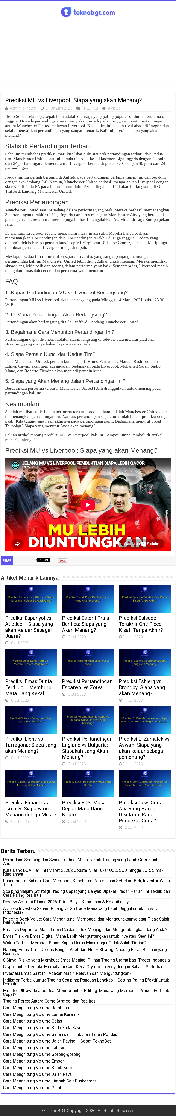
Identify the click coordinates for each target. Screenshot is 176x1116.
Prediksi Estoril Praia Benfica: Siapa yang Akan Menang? (85, 624)
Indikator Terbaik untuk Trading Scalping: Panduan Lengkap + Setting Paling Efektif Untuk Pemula (86, 981)
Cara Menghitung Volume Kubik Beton (38, 1067)
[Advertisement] (88, 50)
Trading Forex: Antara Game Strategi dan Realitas (49, 1001)
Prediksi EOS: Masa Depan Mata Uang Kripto (84, 809)
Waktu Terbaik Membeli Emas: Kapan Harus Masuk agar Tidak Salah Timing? (74, 942)
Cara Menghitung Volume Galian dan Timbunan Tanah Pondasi (60, 1034)
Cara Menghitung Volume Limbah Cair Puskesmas (50, 1081)
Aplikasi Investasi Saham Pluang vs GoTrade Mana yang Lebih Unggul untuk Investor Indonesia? (81, 910)
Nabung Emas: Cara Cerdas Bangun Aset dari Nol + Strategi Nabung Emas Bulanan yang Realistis (85, 951)
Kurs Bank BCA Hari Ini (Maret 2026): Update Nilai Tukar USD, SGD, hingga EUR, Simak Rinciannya (83, 872)
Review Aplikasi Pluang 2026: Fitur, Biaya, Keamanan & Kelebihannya (67, 901)
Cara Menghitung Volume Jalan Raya (37, 1074)
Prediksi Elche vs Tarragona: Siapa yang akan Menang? (30, 745)
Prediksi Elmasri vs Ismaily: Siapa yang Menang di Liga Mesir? (31, 809)
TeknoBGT (56, 1110)
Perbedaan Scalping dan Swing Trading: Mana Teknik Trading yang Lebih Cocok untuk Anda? (82, 861)
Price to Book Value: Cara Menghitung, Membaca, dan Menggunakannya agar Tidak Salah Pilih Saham (86, 920)
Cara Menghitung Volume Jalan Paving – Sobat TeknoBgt (57, 1041)
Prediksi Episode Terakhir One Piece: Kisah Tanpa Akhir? (141, 624)
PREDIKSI (90, 108)
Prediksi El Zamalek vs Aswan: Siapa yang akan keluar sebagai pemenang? (144, 748)
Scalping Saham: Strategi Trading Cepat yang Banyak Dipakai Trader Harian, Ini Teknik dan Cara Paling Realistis (86, 893)
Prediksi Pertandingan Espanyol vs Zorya (87, 684)
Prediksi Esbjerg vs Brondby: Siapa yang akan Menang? (142, 687)
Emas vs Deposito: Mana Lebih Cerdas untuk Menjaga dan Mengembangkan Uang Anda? (85, 929)
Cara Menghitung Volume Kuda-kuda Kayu (42, 1027)
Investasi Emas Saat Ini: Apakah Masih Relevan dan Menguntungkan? (67, 973)
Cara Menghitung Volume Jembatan (36, 1007)
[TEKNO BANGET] (88, 11)
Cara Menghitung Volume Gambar (34, 1087)
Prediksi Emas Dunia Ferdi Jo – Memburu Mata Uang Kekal (28, 687)
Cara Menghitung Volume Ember (33, 1061)
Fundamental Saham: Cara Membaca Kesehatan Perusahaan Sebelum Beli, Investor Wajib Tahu (86, 882)
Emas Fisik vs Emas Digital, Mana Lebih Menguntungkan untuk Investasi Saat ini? (78, 936)
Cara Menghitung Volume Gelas (32, 1021)
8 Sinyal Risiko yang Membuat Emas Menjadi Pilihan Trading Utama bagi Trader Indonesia (86, 960)
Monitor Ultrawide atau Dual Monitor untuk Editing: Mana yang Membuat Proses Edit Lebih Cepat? (88, 992)
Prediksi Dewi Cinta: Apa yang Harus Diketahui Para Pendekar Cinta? (141, 812)
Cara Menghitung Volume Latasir (33, 1047)
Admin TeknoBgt (23, 108)
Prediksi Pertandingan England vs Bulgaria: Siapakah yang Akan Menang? (87, 748)
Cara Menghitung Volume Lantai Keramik (41, 1014)
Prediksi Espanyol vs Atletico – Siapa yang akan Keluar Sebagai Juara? (29, 627)
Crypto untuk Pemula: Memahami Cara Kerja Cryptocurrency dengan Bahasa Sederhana (84, 966)
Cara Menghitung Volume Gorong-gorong (41, 1054)
